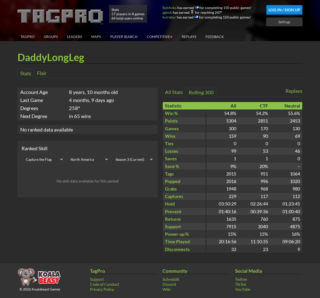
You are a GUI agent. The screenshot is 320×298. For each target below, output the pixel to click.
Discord (169, 284)
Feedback (215, 36)
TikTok (240, 284)
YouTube (242, 289)
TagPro (27, 36)
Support (97, 279)
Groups (51, 36)
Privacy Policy (102, 289)
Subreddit (171, 279)
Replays (189, 36)
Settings (284, 22)
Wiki (166, 289)
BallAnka (169, 8)
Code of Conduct (104, 284)
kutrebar (169, 17)
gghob (167, 12)
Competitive (159, 36)
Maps (96, 36)
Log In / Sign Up (284, 9)
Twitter (241, 279)
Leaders (74, 36)
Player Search (124, 36)
